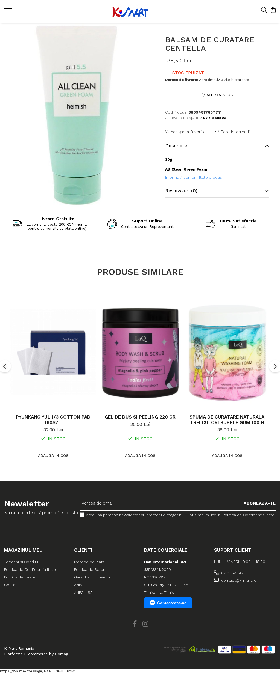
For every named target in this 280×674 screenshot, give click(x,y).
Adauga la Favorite (187, 131)
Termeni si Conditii (21, 562)
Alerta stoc (219, 95)
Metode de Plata (89, 562)
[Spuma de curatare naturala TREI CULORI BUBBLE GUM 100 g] (227, 352)
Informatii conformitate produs (193, 177)
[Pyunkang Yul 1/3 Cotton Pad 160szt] (53, 352)
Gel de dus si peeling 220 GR (140, 417)
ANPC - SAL (84, 592)
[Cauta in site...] (264, 10)
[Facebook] (134, 624)
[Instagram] (145, 624)
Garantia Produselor (92, 577)
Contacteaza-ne (171, 603)
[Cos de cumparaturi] (273, 10)
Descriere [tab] (176, 145)
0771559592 (231, 573)
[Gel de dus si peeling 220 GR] (140, 352)
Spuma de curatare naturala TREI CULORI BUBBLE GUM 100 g (226, 419)
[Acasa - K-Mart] (136, 11)
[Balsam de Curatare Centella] (77, 115)
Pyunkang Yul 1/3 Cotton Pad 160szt (53, 419)
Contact (11, 585)
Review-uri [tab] (181, 190)
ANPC (79, 585)
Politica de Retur (89, 569)
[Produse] (9, 12)
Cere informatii (234, 131)
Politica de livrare (20, 577)
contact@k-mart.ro (238, 580)
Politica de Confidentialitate (30, 569)
